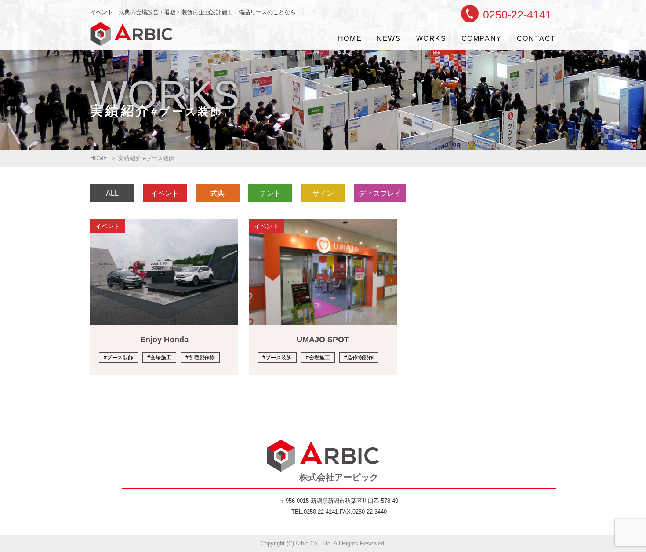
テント (270, 193)
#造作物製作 (359, 358)
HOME (98, 158)
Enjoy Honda (164, 339)
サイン (323, 193)
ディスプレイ (380, 193)
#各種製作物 (200, 358)
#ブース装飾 (118, 358)
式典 (217, 193)
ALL (112, 193)
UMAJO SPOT (323, 339)
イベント (165, 193)
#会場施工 (159, 358)
